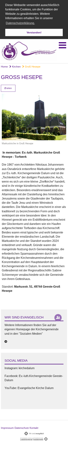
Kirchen (16, 66)
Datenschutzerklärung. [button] (20, 23)
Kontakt (34, 427)
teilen (9, 88)
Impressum (7, 427)
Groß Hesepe (32, 66)
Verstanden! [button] (34, 32)
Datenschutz (22, 427)
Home (4, 66)
